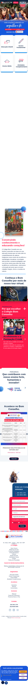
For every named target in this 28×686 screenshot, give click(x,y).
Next (27, 434)
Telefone (15, 522)
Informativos (14, 431)
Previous (1, 434)
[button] (11, 2)
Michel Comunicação (16, 617)
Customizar (23, 671)
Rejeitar (22, 674)
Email (21, 522)
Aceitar (23, 677)
